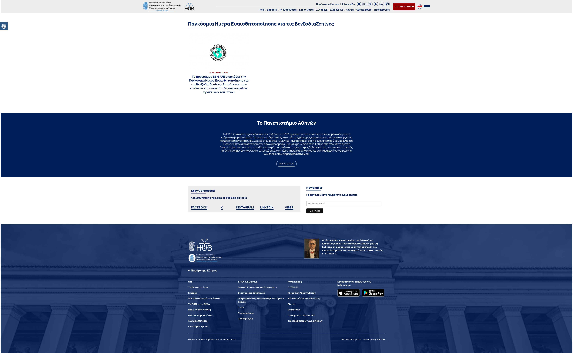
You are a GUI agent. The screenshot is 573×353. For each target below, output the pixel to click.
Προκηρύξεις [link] (382, 9)
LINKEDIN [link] (267, 207)
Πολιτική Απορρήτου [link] (351, 339)
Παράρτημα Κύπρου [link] (327, 4)
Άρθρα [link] (350, 9)
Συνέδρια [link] (321, 9)
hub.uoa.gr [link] (343, 285)
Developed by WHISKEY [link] (374, 339)
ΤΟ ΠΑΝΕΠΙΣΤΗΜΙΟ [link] (404, 6)
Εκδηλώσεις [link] (306, 9)
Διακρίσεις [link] (336, 9)
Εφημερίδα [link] (348, 4)
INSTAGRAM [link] (245, 207)
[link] (4, 26)
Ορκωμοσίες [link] (363, 9)
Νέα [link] (262, 9)
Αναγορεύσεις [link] (288, 9)
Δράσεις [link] (272, 9)
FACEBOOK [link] (199, 207)
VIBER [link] (289, 207)
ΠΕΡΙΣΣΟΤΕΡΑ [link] (286, 163)
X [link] (222, 207)
